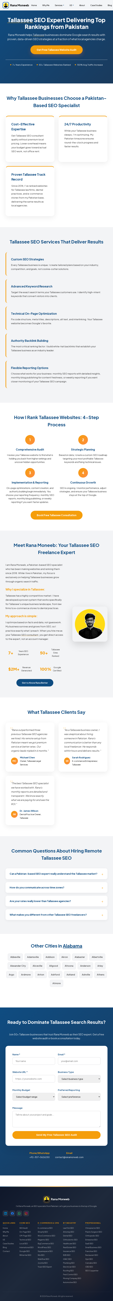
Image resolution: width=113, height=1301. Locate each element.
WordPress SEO (44, 1247)
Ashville (86, 974)
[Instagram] (26, 1213)
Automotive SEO (70, 1282)
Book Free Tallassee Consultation (56, 515)
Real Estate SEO (69, 1247)
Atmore (57, 983)
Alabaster (80, 957)
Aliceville (37, 965)
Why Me (45, 5)
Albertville (97, 957)
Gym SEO (89, 1259)
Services (58, 5)
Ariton (40, 974)
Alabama (72, 945)
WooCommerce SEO (46, 1236)
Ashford (55, 974)
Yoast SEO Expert (45, 1267)
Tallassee (20, 19)
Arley (100, 965)
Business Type (66, 1072)
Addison (50, 957)
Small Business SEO (93, 1247)
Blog (5, 1247)
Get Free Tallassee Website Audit (56, 49)
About (82, 5)
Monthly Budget (21, 1090)
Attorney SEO (68, 1232)
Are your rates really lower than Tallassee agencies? (40, 901)
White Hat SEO (25, 1255)
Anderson (85, 965)
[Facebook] (12, 1213)
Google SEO (24, 1251)
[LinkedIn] (5, 1213)
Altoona (69, 965)
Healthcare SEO (69, 1244)
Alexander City (18, 965)
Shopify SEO (43, 1232)
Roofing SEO (68, 1271)
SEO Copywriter (91, 1271)
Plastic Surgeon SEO (93, 1232)
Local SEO (23, 1244)
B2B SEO (66, 1255)
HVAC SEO (67, 1259)
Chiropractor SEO (92, 1228)
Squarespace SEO (45, 1251)
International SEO (26, 1247)
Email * (61, 1054)
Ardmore (26, 974)
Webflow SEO (43, 1259)
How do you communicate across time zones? (37, 887)
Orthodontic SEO (70, 1240)
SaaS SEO (89, 1244)
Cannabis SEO (91, 1263)
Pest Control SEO (70, 1275)
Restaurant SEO (91, 1255)
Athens (100, 974)
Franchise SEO (91, 1251)
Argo (11, 974)
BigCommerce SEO (46, 1244)
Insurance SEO (69, 1251)
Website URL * (20, 1072)
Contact (6, 1251)
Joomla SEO (43, 1263)
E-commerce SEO (45, 1228)
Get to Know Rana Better (35, 682)
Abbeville (15, 957)
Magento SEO (43, 1240)
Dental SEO (67, 1236)
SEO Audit (23, 1228)
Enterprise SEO (91, 1240)
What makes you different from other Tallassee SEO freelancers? (48, 914)
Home (34, 5)
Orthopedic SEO (92, 1236)
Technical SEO (25, 1240)
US (71, 5)
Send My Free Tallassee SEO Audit (56, 1135)
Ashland (71, 974)
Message (17, 1107)
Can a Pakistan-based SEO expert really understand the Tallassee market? (53, 873)
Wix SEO (41, 1255)
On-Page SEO (25, 1232)
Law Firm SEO (68, 1228)
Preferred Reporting (69, 1090)
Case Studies (96, 5)
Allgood (53, 965)
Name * (16, 1054)
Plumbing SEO (69, 1263)
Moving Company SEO (72, 1278)
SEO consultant (29, 634)
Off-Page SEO (25, 1236)
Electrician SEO (69, 1267)
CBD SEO (89, 1267)
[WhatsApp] (19, 1213)
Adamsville (33, 957)
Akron (64, 957)
